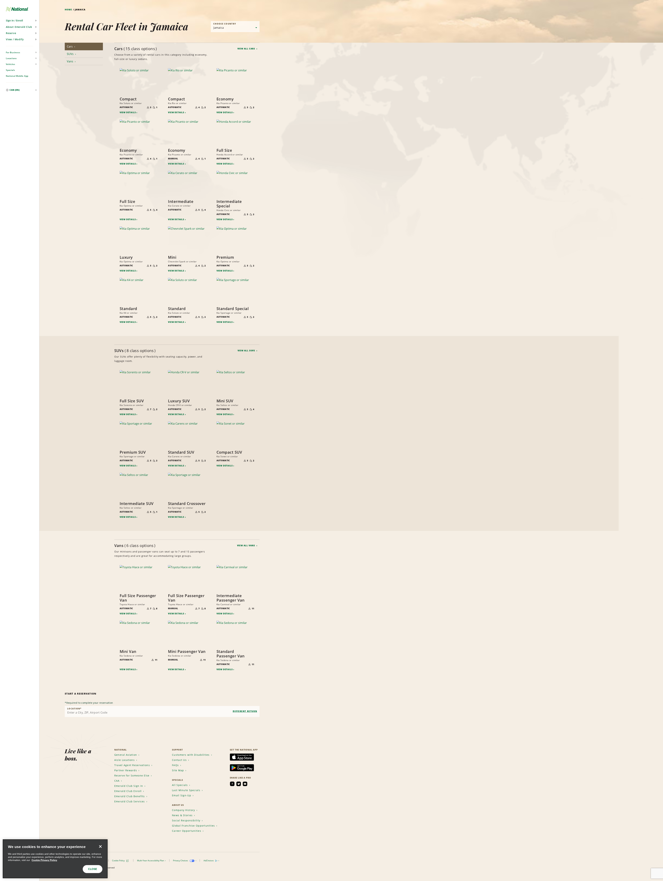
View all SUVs (247, 350)
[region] (55, 858)
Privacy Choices (181, 860)
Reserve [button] (11, 33)
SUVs (70, 54)
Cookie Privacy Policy (44, 860)
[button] (19, 20)
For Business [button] (13, 52)
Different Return (245, 711)
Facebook (232, 783)
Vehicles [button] (10, 64)
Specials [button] (10, 70)
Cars (70, 46)
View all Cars (246, 48)
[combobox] (162, 711)
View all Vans (246, 545)
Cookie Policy (118, 860)
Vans (70, 61)
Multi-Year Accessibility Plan (151, 860)
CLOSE (92, 869)
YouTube (245, 783)
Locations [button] (11, 58)
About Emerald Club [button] (19, 27)
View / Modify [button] (15, 39)
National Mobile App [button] (17, 75)
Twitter (238, 783)
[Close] (100, 847)
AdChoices (209, 860)
